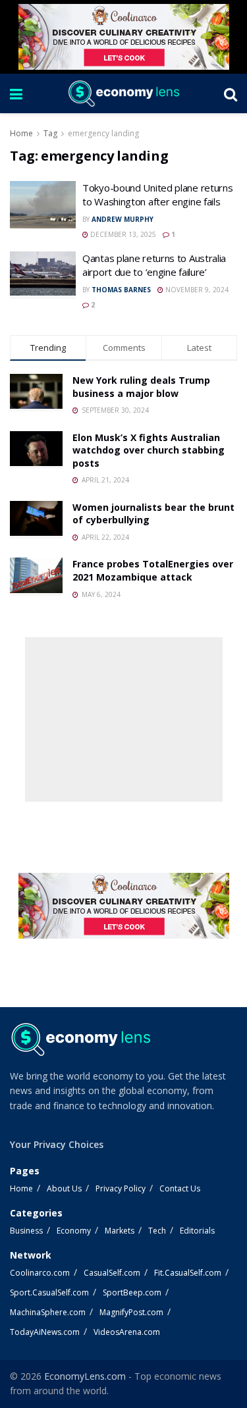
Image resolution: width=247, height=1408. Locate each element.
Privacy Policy (121, 1188)
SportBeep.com (132, 1292)
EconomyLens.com (85, 1376)
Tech (157, 1230)
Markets (119, 1230)
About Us (64, 1188)
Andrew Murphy (122, 219)
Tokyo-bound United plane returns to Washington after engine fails (157, 194)
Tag (50, 133)
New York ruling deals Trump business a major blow (141, 387)
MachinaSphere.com (48, 1312)
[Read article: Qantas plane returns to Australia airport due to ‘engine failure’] (43, 275)
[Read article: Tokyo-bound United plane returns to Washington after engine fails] (43, 204)
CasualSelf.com (112, 1272)
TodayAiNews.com (45, 1332)
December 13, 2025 (122, 234)
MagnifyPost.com (131, 1312)
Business (26, 1230)
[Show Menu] (16, 93)
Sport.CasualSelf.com (49, 1292)
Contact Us (179, 1188)
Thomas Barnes (121, 289)
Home (21, 133)
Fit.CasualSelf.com (187, 1272)
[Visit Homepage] (123, 93)
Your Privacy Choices (56, 1144)
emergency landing (103, 133)
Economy (74, 1230)
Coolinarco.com (40, 1272)
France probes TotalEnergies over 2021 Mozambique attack (152, 570)
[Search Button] (230, 93)
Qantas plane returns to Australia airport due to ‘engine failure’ (154, 264)
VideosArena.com (127, 1332)
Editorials (197, 1230)
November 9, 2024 (196, 289)
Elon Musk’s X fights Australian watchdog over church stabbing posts (148, 450)
